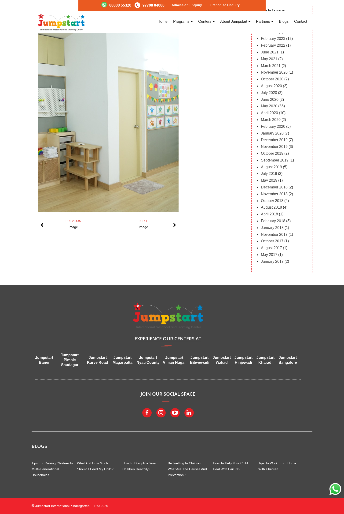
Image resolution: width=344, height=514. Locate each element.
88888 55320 (120, 5)
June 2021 (269, 52)
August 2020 (271, 86)
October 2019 (272, 153)
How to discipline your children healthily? (139, 466)
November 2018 (274, 194)
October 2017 (272, 241)
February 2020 (273, 126)
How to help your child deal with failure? (230, 466)
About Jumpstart (234, 21)
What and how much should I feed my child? (95, 466)
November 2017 (274, 234)
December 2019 (274, 140)
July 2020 (269, 93)
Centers (205, 21)
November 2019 (274, 147)
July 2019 (269, 174)
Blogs (284, 21)
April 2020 (269, 113)
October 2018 (272, 201)
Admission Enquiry (187, 5)
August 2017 (271, 248)
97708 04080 (154, 5)
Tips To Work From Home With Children (277, 466)
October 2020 (272, 79)
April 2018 (269, 214)
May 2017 (269, 255)
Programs (181, 21)
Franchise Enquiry (225, 5)
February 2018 (273, 221)
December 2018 (274, 187)
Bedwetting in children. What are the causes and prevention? (187, 469)
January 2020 (272, 133)
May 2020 (269, 106)
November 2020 (274, 72)
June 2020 (269, 99)
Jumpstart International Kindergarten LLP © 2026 (71, 506)
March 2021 (271, 66)
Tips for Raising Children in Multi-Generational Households (52, 469)
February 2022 (273, 45)
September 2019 (275, 160)
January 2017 (272, 261)
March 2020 (271, 120)
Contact (300, 21)
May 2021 (269, 59)
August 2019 (271, 167)
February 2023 (273, 39)
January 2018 (272, 228)
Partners (263, 21)
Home (162, 21)
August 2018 (271, 207)
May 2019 (269, 180)
